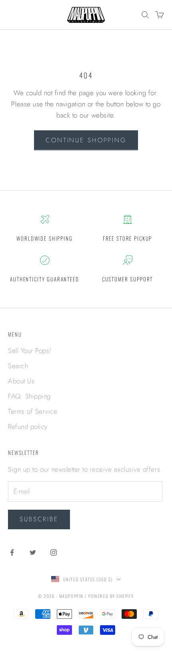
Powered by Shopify (111, 596)
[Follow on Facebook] (12, 552)
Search (18, 366)
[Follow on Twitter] (33, 552)
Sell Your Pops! (30, 350)
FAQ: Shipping (29, 396)
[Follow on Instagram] (54, 552)
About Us (21, 381)
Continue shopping (86, 140)
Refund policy (28, 426)
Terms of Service (32, 411)
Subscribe (39, 519)
